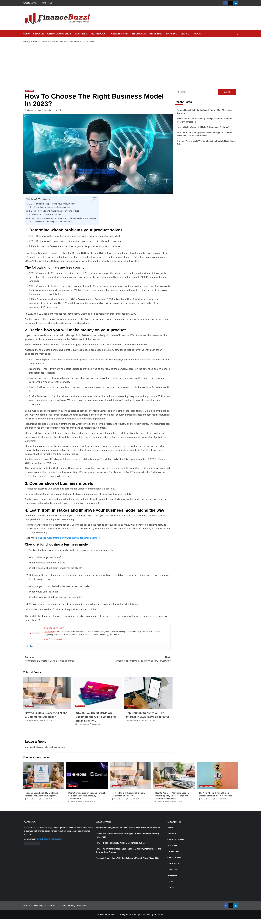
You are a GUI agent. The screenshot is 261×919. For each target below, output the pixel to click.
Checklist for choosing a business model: (52, 222)
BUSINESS (81, 33)
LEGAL (185, 33)
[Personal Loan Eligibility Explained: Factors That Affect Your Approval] (43, 775)
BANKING (171, 33)
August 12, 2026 (220, 799)
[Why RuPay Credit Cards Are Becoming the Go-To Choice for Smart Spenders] (97, 693)
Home (26, 33)
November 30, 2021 (51, 110)
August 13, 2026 (177, 802)
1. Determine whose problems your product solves (53, 204)
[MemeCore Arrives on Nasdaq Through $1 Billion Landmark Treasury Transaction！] (87, 775)
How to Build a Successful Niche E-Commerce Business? (203, 127)
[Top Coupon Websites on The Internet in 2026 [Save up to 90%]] (148, 693)
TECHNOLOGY (99, 33)
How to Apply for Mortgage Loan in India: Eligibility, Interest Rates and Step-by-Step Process (205, 134)
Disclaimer (82, 906)
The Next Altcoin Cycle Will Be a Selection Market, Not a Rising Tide (206, 142)
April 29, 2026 (96, 724)
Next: (143, 659)
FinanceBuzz (49, 632)
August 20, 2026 (90, 802)
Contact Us (54, 906)
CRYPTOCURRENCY (59, 33)
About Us (27, 906)
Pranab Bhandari (32, 720)
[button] (236, 33)
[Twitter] (27, 646)
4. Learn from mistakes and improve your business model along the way (62, 218)
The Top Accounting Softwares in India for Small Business (69, 538)
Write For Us (46, 3)
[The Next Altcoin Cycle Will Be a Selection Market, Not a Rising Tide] (217, 775)
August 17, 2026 (46, 720)
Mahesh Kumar (133, 720)
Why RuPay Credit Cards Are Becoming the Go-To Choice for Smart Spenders (95, 717)
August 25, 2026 (46, 799)
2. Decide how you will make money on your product (54, 211)
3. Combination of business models (45, 214)
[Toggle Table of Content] (93, 199)
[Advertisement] (130, 65)
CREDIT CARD (119, 33)
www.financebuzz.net (53, 639)
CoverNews (144, 914)
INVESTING (156, 33)
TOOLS (196, 33)
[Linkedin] (31, 646)
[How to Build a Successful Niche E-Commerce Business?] (47, 693)
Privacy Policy (68, 906)
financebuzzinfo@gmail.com (48, 839)
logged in (41, 747)
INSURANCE (138, 33)
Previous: (49, 659)
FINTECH (72, 786)
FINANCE (38, 33)
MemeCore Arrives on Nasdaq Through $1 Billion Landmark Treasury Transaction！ (204, 120)
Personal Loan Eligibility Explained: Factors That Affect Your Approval (204, 111)
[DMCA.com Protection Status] (32, 844)
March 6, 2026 (146, 720)
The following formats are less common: (52, 207)
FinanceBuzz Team (34, 110)
